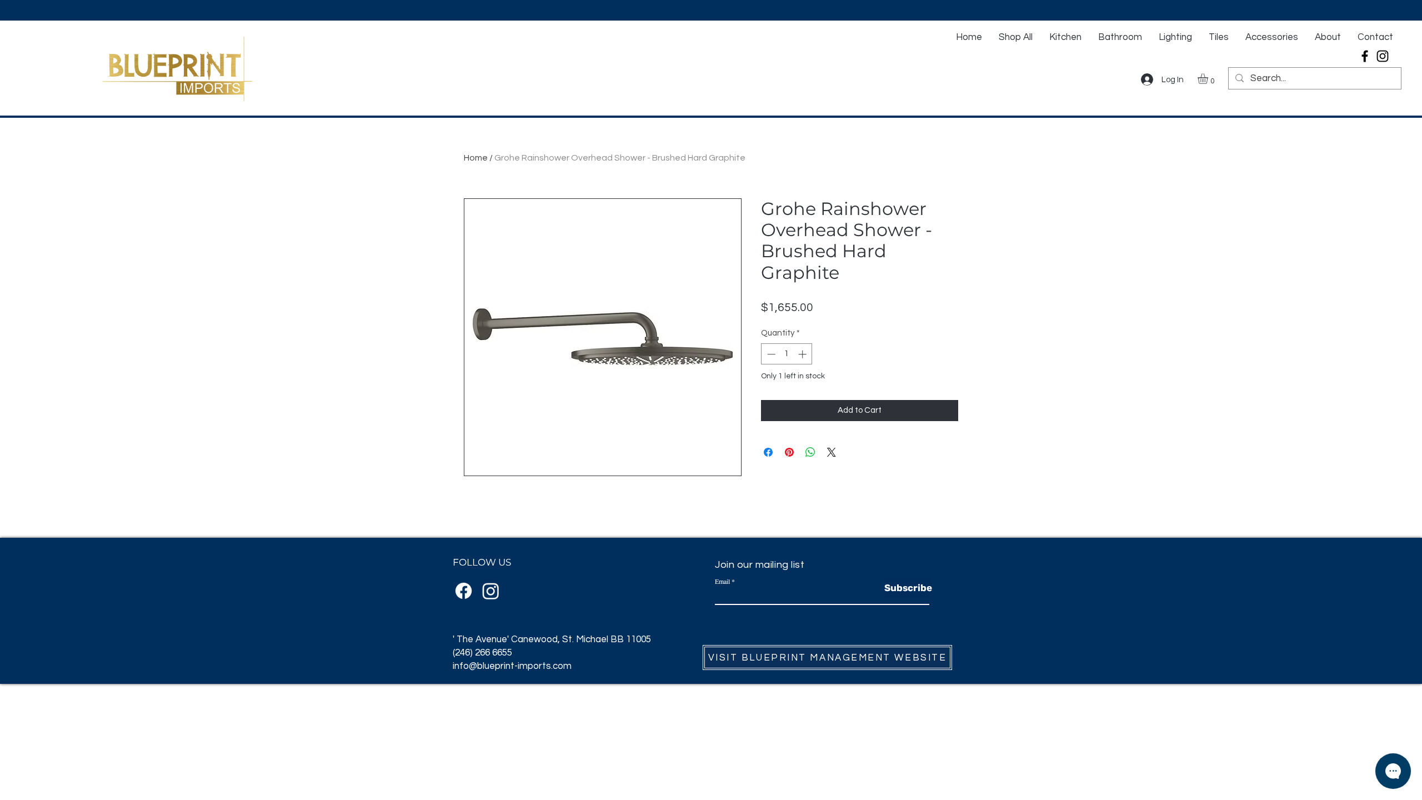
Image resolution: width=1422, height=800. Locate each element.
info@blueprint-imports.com (512, 666)
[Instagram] (1382, 56)
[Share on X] (831, 452)
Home (476, 157)
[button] (1209, 78)
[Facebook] (1365, 56)
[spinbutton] (787, 354)
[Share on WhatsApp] (810, 452)
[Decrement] (770, 354)
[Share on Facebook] (768, 452)
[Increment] (803, 354)
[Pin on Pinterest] (789, 452)
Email (722, 581)
